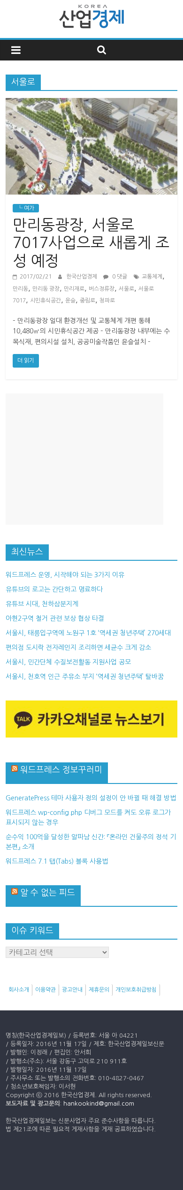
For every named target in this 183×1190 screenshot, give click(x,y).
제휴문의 (99, 990)
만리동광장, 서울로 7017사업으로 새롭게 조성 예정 (91, 243)
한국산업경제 (82, 276)
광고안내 (72, 990)
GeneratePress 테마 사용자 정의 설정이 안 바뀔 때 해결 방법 (91, 798)
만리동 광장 (46, 289)
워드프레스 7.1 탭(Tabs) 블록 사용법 (57, 861)
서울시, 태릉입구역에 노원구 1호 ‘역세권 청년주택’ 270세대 (88, 633)
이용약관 (45, 990)
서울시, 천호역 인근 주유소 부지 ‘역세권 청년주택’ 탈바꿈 (85, 676)
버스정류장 (101, 289)
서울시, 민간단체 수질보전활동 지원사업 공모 (68, 662)
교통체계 (152, 276)
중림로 (87, 300)
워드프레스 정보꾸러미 (61, 770)
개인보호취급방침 (136, 990)
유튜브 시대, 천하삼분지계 (42, 604)
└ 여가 (25, 208)
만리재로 (74, 289)
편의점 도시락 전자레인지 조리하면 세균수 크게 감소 (78, 647)
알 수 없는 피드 (47, 893)
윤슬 (70, 300)
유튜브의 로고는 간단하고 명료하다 (54, 589)
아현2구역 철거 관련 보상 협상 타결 (55, 618)
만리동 (20, 289)
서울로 (126, 289)
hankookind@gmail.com (98, 1103)
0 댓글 (119, 276)
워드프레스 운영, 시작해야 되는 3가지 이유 (65, 575)
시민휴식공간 (45, 300)
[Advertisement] (84, 459)
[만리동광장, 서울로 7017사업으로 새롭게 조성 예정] (92, 103)
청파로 (107, 300)
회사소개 (18, 990)
